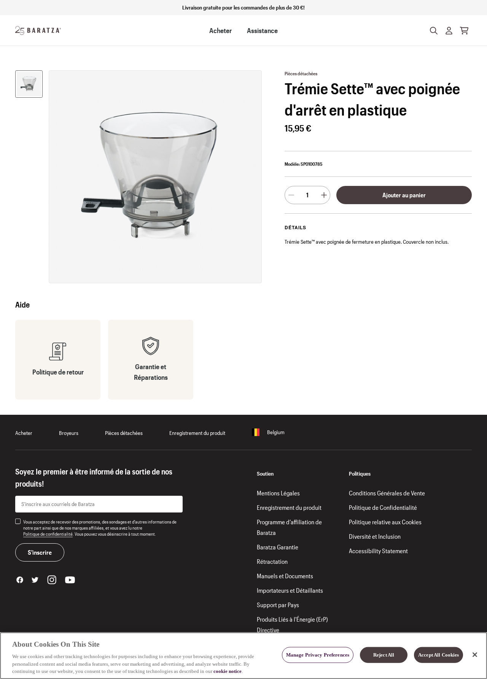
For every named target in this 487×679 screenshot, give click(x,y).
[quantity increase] (324, 195)
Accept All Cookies (438, 655)
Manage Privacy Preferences (317, 655)
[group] (29, 84)
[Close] (474, 654)
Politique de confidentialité (48, 533)
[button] (449, 30)
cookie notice (227, 671)
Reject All (383, 655)
